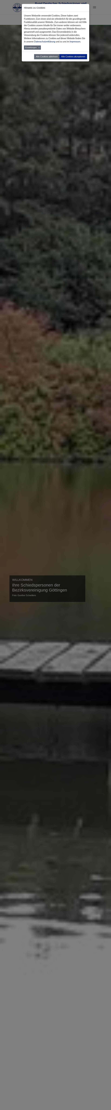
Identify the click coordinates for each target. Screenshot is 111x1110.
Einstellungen (31, 47)
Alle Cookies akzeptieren (73, 56)
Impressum (75, 41)
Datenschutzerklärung (44, 41)
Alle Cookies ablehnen (47, 56)
